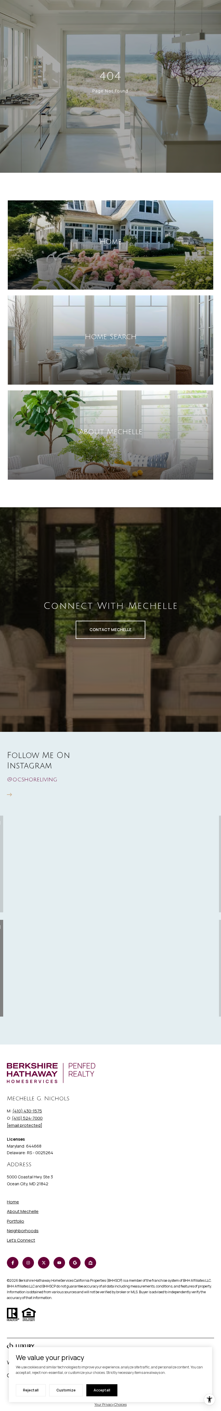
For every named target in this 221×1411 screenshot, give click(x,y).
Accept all (102, 1390)
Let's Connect (21, 1240)
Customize (66, 1390)
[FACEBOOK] (12, 1262)
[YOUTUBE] (59, 1262)
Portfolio (15, 1221)
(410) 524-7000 (27, 1118)
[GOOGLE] (75, 1262)
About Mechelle (23, 1211)
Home (13, 1202)
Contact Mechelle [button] (110, 629)
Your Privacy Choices (110, 1404)
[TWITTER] (43, 1262)
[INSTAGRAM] (28, 1262)
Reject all (31, 1390)
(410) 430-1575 (27, 1111)
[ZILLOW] (90, 1262)
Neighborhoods (23, 1231)
